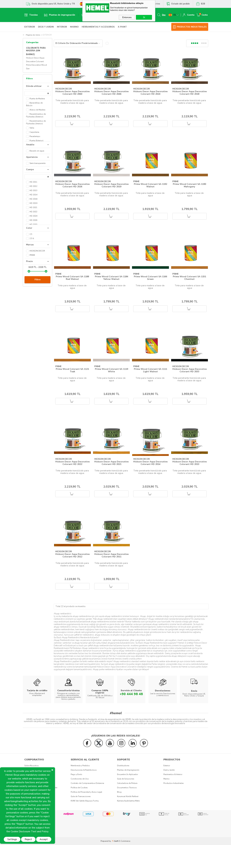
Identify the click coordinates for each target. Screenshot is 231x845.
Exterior (166, 765)
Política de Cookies (79, 787)
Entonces (127, 17)
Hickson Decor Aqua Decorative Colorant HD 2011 (111, 555)
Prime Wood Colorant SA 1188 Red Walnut (72, 277)
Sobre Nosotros (31, 765)
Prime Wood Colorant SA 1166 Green (150, 277)
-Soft (115, 841)
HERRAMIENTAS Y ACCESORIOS (98, 26)
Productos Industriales (173, 783)
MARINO (74, 26)
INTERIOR (62, 26)
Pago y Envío (76, 774)
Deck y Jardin (169, 770)
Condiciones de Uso (80, 779)
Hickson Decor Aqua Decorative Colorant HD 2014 (150, 462)
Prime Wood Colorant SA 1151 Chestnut (189, 277)
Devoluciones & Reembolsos (84, 770)
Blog (119, 792)
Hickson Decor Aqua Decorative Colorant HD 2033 (189, 370)
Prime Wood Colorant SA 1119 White (111, 370)
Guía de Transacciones (81, 796)
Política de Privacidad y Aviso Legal (86, 792)
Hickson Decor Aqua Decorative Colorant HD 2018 (189, 92)
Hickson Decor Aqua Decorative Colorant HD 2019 (111, 185)
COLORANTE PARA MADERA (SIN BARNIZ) (36, 51)
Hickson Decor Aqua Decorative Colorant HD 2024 (150, 92)
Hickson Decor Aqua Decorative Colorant (35, 60)
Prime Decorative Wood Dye (36, 67)
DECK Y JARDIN (46, 26)
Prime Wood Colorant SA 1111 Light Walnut (150, 370)
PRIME (136, 181)
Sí (144, 17)
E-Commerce (124, 841)
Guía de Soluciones (125, 779)
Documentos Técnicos (127, 787)
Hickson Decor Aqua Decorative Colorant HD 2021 (111, 462)
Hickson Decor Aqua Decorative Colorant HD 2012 (72, 555)
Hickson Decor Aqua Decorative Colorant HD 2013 (189, 462)
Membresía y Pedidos (80, 765)
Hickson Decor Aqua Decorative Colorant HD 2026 (72, 185)
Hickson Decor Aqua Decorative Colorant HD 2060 (72, 92)
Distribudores (123, 765)
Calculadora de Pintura (127, 783)
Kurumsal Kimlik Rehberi (127, 796)
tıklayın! (145, 669)
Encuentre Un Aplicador (127, 774)
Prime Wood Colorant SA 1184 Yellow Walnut (111, 277)
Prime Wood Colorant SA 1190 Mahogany (189, 185)
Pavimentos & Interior (172, 774)
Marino (166, 779)
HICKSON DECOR (63, 89)
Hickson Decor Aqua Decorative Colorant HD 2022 (72, 462)
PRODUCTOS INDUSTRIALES (192, 26)
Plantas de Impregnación (128, 770)
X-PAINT (122, 26)
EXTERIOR (29, 26)
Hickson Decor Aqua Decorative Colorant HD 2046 (111, 92)
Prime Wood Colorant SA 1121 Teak (72, 370)
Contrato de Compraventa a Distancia (87, 783)
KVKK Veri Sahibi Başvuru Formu (85, 801)
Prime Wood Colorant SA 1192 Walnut (150, 185)
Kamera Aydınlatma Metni (128, 801)
